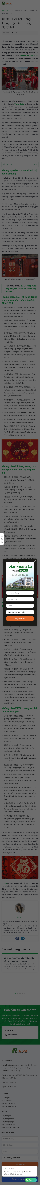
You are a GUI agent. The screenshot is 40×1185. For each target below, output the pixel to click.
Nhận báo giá (20, 619)
